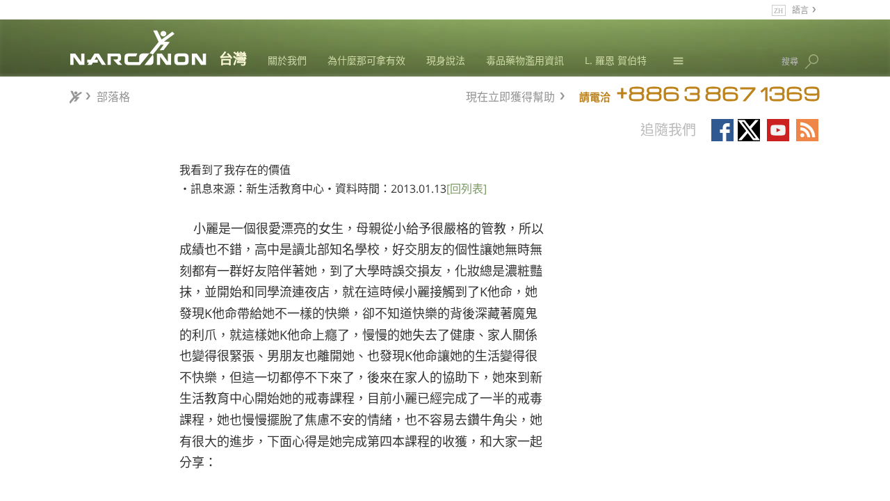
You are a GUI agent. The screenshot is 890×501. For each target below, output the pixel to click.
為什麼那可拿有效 (366, 60)
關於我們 (287, 60)
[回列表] (466, 188)
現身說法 (445, 60)
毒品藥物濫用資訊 (525, 60)
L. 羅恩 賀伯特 (616, 60)
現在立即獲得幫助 (510, 95)
